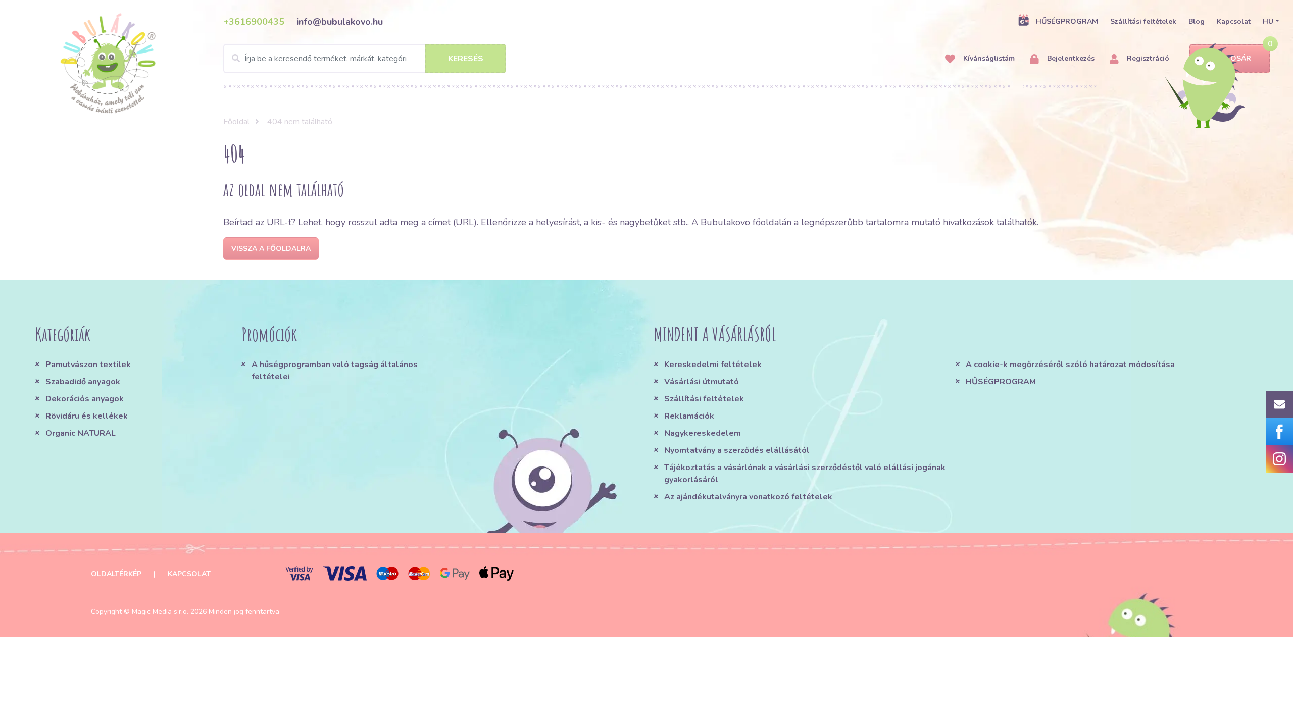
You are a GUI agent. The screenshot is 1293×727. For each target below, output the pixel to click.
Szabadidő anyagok (82, 381)
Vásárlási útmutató (701, 381)
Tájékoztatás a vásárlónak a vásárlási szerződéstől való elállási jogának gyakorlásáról (805, 473)
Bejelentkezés (1070, 58)
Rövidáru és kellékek (86, 416)
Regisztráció (1147, 58)
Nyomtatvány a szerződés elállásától (737, 450)
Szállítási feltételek (1143, 21)
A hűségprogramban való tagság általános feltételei (335, 370)
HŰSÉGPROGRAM (1067, 21)
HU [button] (1268, 21)
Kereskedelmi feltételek (713, 364)
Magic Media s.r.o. (160, 611)
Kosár (1238, 58)
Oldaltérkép (116, 574)
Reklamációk (689, 416)
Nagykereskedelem (702, 433)
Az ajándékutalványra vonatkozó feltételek (748, 496)
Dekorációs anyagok (84, 398)
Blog (1196, 21)
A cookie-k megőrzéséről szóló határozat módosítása (1070, 364)
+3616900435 (253, 22)
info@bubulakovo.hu (339, 22)
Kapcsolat (1234, 21)
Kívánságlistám (988, 58)
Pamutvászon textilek (88, 364)
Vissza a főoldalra (271, 248)
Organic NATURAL (80, 433)
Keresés (465, 58)
